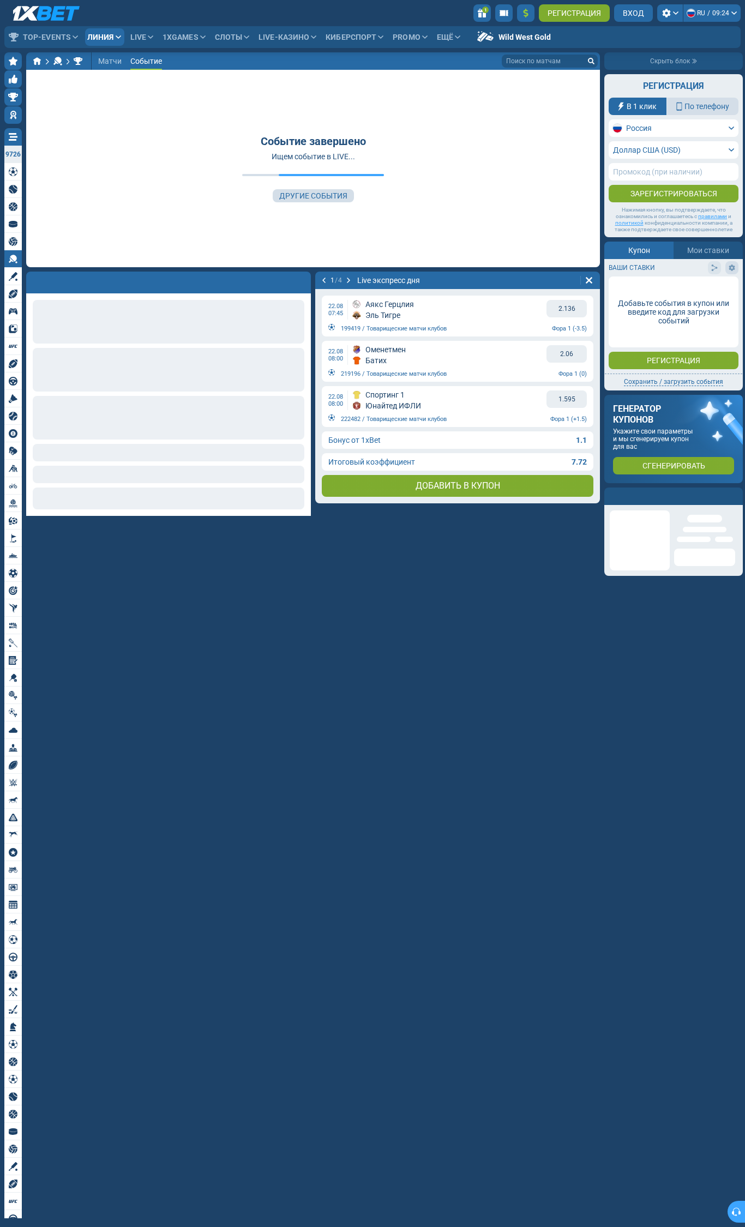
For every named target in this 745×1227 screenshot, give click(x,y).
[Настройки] (670, 13)
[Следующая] (63, 280)
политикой (629, 223)
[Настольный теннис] (57, 61)
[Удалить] (300, 280)
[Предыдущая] (35, 280)
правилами (712, 216)
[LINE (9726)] (37, 61)
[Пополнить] (525, 13)
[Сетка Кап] (78, 61)
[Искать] (591, 61)
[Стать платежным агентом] (504, 13)
